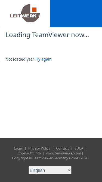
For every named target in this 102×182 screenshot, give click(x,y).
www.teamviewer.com (63, 153)
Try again (43, 59)
